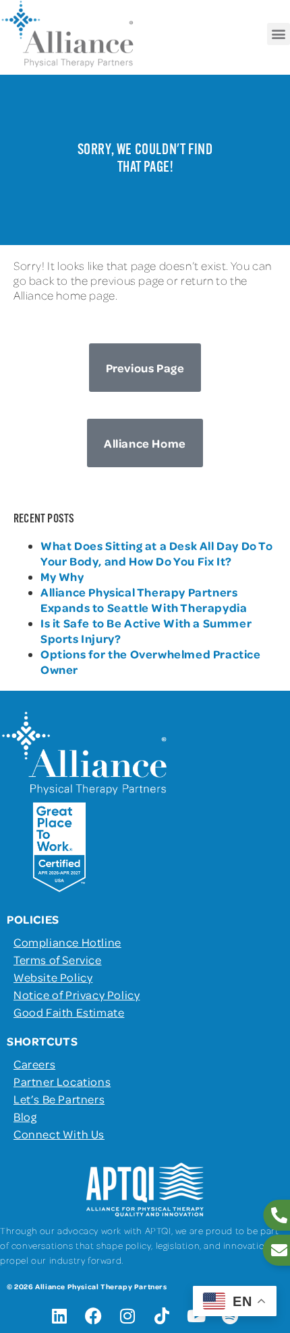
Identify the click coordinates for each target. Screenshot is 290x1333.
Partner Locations (62, 1081)
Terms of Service (57, 959)
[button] (278, 34)
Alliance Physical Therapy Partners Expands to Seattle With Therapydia (143, 599)
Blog (24, 1116)
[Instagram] (128, 1316)
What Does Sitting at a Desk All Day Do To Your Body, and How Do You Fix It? (156, 553)
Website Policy (52, 976)
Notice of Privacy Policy (76, 994)
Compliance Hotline (67, 941)
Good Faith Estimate (68, 1011)
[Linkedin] (59, 1316)
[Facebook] (94, 1316)
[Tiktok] (162, 1316)
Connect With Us (59, 1133)
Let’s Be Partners (59, 1098)
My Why (62, 576)
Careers (34, 1063)
